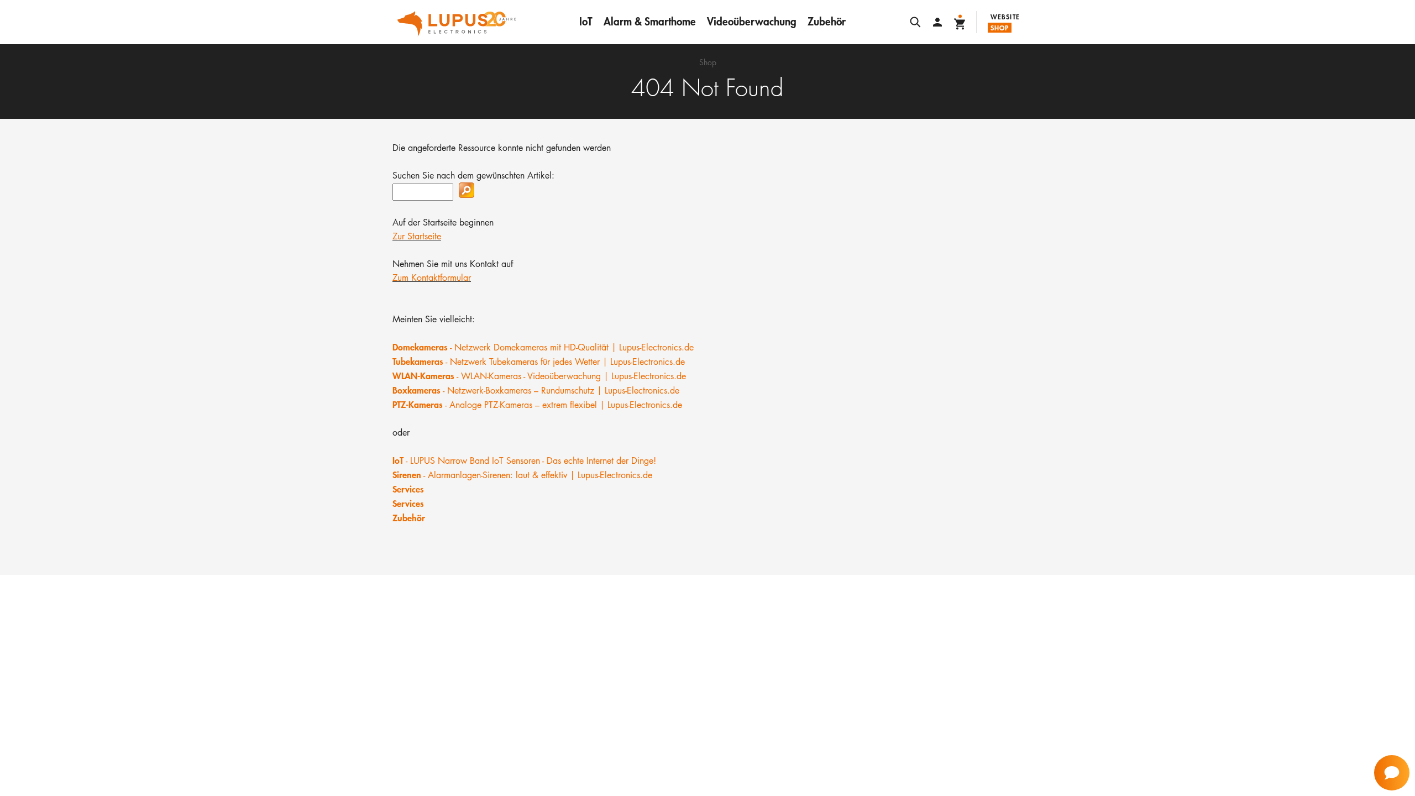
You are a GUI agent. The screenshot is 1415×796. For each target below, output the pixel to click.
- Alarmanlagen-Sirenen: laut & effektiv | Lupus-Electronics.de (522, 475)
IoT (586, 21)
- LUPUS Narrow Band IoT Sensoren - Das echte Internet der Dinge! (524, 461)
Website (1005, 16)
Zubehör (827, 21)
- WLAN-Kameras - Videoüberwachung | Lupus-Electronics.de (539, 376)
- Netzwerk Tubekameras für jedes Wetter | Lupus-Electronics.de (538, 362)
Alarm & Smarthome (650, 21)
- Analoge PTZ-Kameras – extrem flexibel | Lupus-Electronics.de (537, 405)
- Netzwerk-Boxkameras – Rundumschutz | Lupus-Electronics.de (535, 390)
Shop (999, 27)
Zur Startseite (416, 236)
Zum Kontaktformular (431, 278)
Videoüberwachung (751, 21)
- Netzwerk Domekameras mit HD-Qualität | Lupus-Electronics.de (543, 347)
